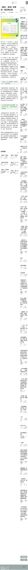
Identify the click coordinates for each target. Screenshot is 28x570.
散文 (1, 157)
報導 (21, 129)
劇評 (21, 114)
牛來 (21, 9)
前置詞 (4, 17)
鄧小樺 (11, 165)
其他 (21, 42)
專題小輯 (22, 436)
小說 (11, 157)
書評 (21, 141)
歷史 (21, 58)
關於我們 (3, 567)
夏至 (7, 17)
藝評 (1, 164)
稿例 (8, 567)
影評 (21, 29)
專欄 (21, 411)
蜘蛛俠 (21, 10)
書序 (21, 234)
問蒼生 (24, 9)
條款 (8, 569)
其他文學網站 (4, 568)
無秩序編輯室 (3, 13)
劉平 (11, 173)
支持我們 (3, 569)
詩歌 (21, 96)
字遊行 (21, 81)
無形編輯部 (11, 17)
